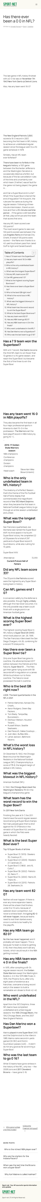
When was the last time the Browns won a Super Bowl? (19, 1166)
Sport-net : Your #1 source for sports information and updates (19, 1186)
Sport (25, 26)
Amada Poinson (16, 26)
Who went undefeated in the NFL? (21, 328)
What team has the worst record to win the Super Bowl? (20, 308)
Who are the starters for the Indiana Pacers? (16, 1157)
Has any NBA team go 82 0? (18, 319)
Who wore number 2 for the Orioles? (11, 1128)
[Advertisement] (20, 51)
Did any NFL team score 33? (17, 274)
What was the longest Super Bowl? (20, 271)
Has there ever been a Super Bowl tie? (20, 287)
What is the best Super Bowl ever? (21, 313)
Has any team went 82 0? (17, 316)
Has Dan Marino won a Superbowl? (21, 331)
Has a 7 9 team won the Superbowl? (20, 256)
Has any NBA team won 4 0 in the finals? (20, 324)
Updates (30, 26)
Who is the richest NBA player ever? (20, 1149)
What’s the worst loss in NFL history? (18, 297)
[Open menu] (36, 4)
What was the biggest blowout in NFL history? (20, 302)
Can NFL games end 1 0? (16, 277)
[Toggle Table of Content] (32, 253)
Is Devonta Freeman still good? (30, 1127)
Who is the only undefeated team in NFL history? (20, 266)
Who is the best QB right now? (18, 292)
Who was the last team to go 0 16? (21, 334)
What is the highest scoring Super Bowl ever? (20, 282)
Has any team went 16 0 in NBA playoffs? (18, 260)
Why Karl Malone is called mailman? (21, 1174)
